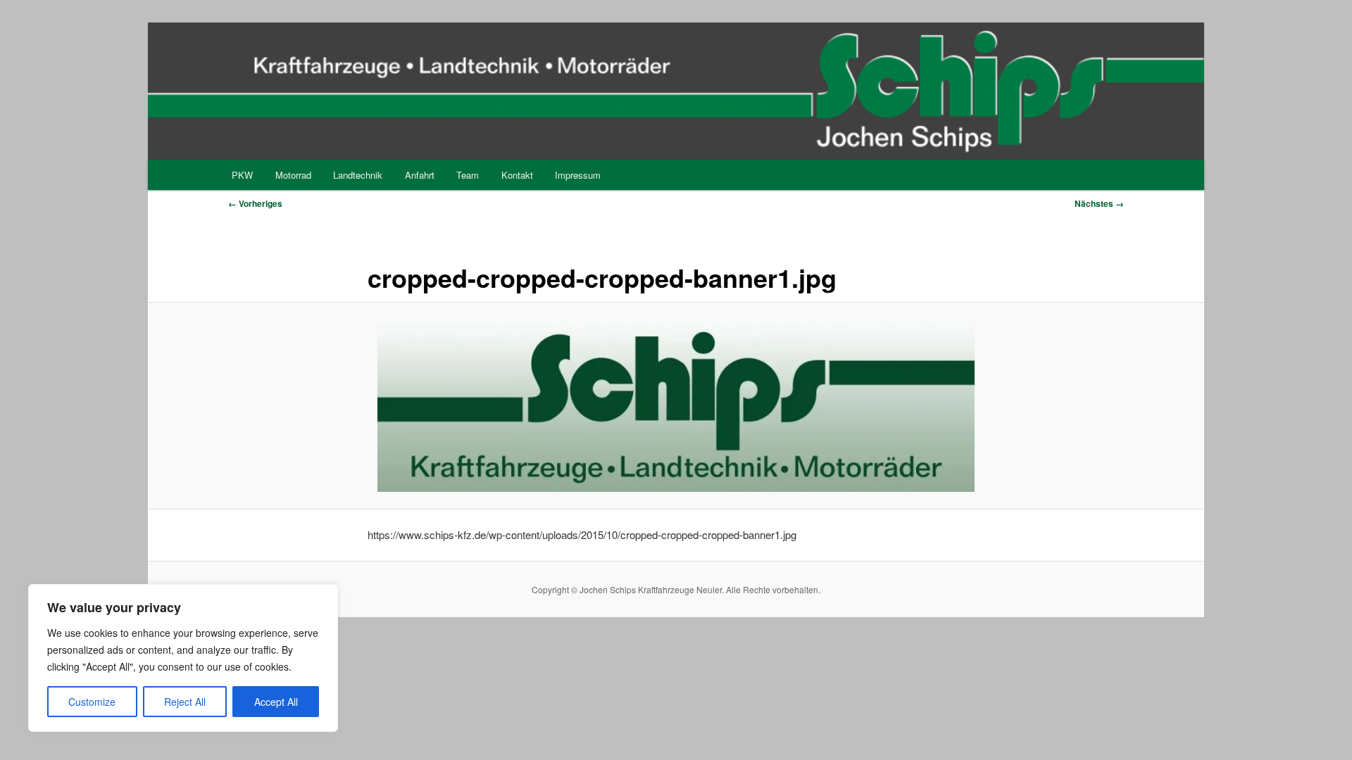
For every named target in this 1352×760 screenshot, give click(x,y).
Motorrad (293, 175)
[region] (183, 658)
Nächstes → (1099, 203)
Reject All (185, 702)
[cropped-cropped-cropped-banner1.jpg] (676, 405)
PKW (242, 175)
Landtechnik (357, 175)
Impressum (578, 175)
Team (467, 175)
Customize (91, 702)
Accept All (276, 702)
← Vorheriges (255, 203)
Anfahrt (419, 175)
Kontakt (517, 175)
